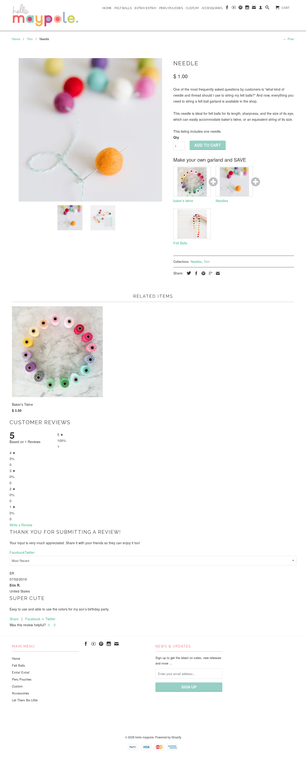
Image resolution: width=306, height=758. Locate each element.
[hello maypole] (45, 15)
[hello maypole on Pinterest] (240, 8)
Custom (192, 8)
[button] (48, 624)
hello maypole (144, 737)
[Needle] (90, 130)
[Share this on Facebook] (195, 273)
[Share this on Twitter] (187, 273)
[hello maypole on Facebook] (227, 8)
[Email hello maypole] (254, 8)
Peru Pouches (171, 8)
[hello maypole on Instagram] (247, 8)
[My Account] (260, 8)
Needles (196, 261)
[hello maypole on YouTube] (234, 8)
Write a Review (21, 524)
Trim (207, 261)
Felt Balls (123, 8)
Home (107, 8)
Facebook (32, 618)
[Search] (267, 8)
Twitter (50, 618)
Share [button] (14, 618)
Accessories (212, 8)
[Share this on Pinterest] (202, 273)
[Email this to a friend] (216, 273)
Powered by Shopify (168, 737)
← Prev (289, 39)
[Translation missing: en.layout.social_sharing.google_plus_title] (209, 273)
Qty (176, 137)
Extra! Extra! (145, 8)
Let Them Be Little (25, 700)
